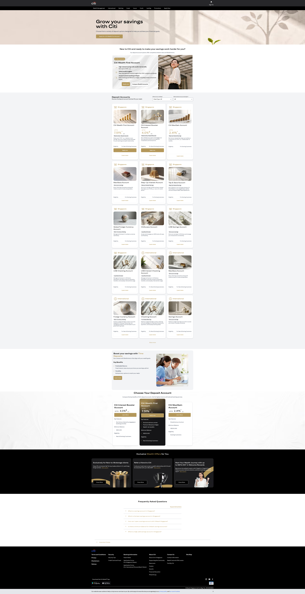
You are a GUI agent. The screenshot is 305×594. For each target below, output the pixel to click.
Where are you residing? (157, 96)
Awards (151, 569)
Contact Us (170, 554)
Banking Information (130, 554)
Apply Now (167, 8)
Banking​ (121, 8)
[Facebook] (213, 579)
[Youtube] (209, 579)
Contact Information (173, 557)
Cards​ (141, 8)
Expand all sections (175, 507)
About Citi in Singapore (155, 557)
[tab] (99, 8)
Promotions (157, 8)
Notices (94, 564)
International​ (111, 8)
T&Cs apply (105, 467)
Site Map (189, 554)
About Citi (152, 554)
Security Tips (112, 557)
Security (111, 554)
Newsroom (152, 563)
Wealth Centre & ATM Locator (175, 560)
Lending (149, 8)
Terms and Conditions (99, 554)
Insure (135, 8)
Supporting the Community (157, 560)
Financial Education (154, 572)
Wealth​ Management (99, 8)
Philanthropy (152, 574)
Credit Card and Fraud (114, 560)
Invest (128, 8)
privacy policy (163, 591)
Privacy (94, 558)
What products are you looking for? (180, 96)
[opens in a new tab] (94, 3)
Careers (151, 566)
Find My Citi (170, 563)
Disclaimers (95, 561)
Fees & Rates (127, 557)
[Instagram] (206, 579)
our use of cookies (175, 591)
